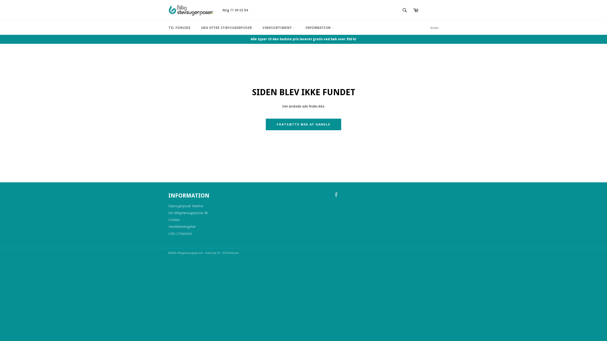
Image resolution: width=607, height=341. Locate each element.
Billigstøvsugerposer (190, 253)
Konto (435, 28)
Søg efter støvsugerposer (226, 28)
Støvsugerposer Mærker (185, 206)
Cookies (174, 220)
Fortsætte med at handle (303, 124)
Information (318, 28)
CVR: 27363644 (180, 234)
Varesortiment (277, 28)
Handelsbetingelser (182, 227)
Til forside (179, 28)
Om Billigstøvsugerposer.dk (188, 213)
